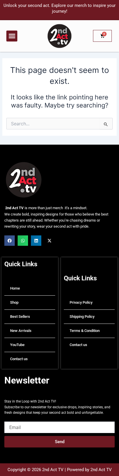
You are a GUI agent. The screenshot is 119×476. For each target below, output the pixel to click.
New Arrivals (20, 330)
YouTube (17, 345)
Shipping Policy (82, 316)
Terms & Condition (85, 330)
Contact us (19, 359)
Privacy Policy (81, 302)
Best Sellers (20, 316)
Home (15, 288)
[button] (11, 36)
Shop (14, 302)
